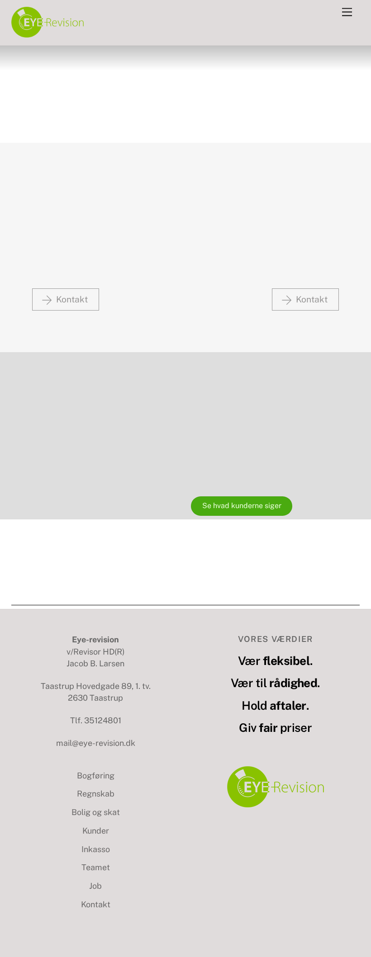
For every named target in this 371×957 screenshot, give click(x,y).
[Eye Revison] (47, 34)
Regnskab (95, 793)
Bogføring (95, 775)
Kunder (95, 830)
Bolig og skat (95, 812)
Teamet (95, 867)
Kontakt (95, 904)
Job (95, 886)
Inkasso (95, 849)
